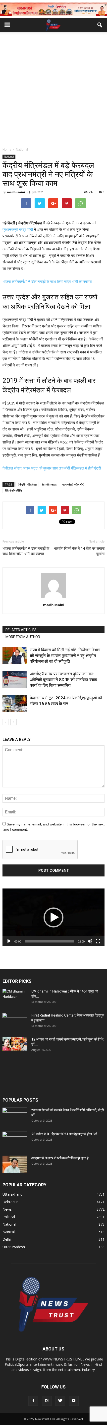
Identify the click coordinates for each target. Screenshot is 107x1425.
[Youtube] (74, 1401)
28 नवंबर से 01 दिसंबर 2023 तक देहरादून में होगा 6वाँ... (65, 1134)
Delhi (6, 1239)
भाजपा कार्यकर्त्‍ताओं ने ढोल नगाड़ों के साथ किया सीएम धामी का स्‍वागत (47, 281)
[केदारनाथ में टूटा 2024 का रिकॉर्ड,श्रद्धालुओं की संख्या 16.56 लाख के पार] (14, 703)
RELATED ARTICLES (21, 630)
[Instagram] (47, 1401)
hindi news (49, 484)
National (9, 156)
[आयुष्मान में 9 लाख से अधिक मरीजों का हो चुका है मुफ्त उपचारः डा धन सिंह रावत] (14, 1164)
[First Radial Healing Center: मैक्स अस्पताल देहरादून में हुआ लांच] (14, 1021)
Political (8, 1216)
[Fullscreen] (98, 941)
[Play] (8, 941)
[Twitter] (60, 1401)
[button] (100, 25)
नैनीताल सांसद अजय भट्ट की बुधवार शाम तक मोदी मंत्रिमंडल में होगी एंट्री (52, 468)
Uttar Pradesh (13, 1246)
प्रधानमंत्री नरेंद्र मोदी (17, 229)
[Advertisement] (53, 91)
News (7, 1209)
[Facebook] (33, 1401)
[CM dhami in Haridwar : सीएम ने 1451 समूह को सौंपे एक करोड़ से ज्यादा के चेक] (14, 997)
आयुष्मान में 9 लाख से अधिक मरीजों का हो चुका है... (61, 1158)
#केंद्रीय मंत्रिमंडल (27, 484)
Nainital (8, 1231)
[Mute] (90, 941)
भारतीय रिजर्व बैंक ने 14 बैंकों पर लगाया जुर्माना (79, 551)
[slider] (49, 941)
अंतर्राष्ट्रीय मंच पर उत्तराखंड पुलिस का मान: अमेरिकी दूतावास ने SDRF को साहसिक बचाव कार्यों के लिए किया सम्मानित (63, 679)
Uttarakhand (12, 1194)
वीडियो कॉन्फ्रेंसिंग (13, 490)
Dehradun (10, 1201)
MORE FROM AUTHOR (22, 637)
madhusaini (16, 192)
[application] (53, 917)
